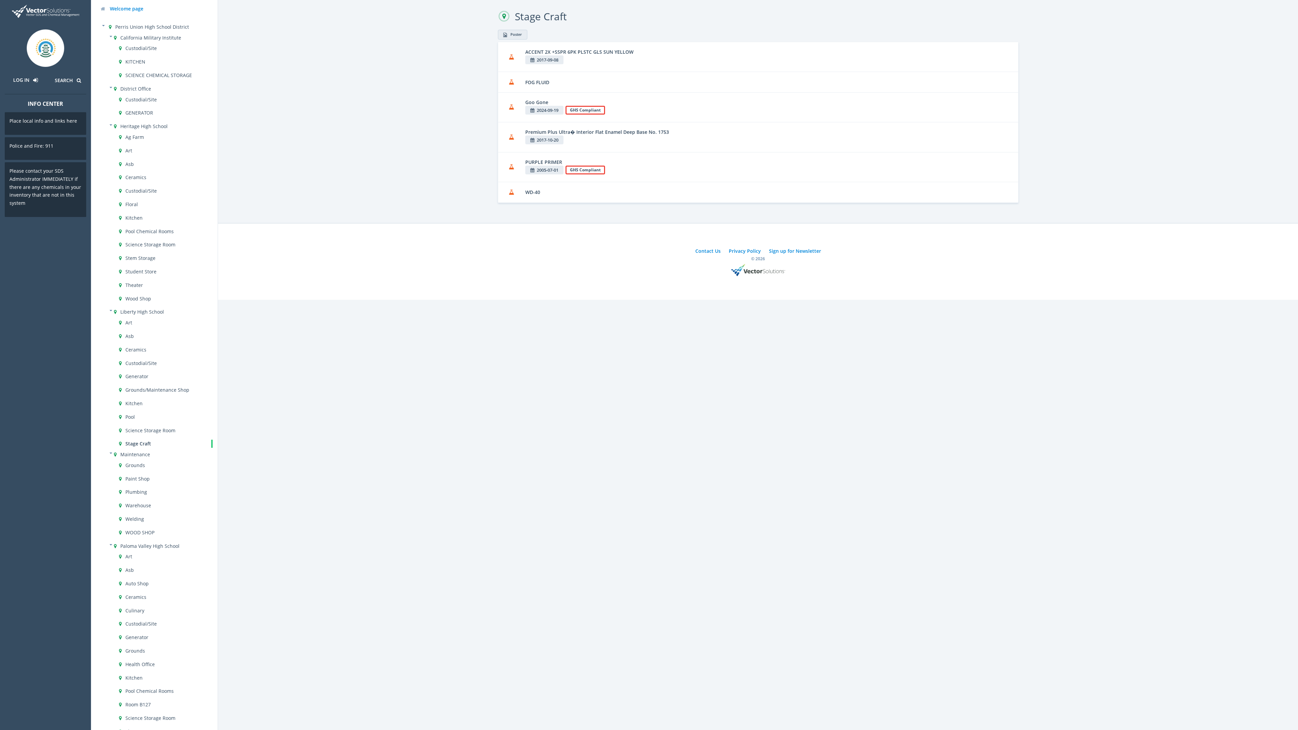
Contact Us (708, 251)
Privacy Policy (745, 251)
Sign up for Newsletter (795, 251)
